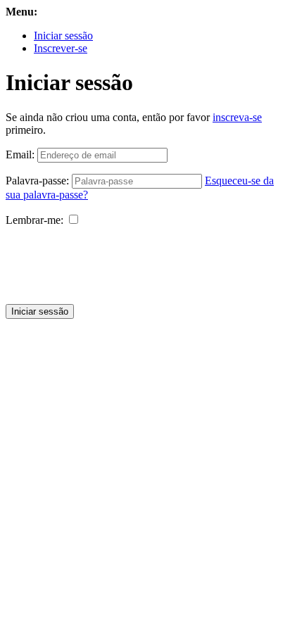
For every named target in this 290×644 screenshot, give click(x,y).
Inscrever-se (60, 48)
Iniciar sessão (63, 36)
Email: (20, 154)
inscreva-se (237, 117)
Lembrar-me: (34, 220)
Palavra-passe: (37, 181)
